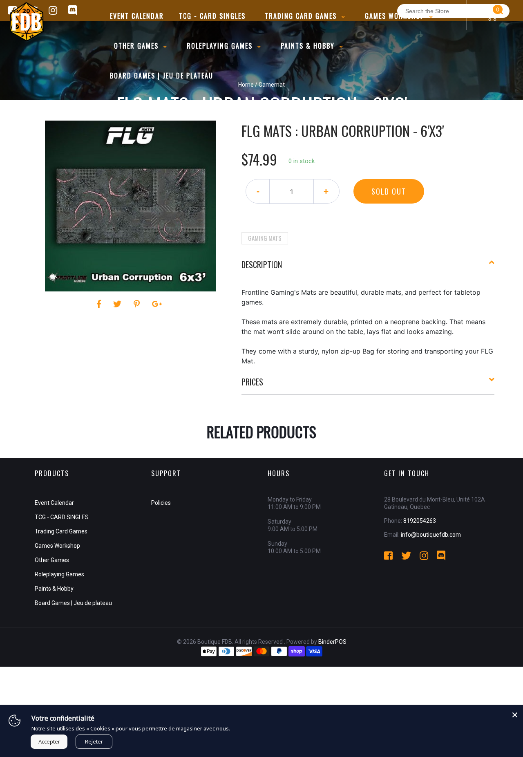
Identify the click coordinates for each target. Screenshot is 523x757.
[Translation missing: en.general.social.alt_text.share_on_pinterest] (138, 304)
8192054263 (419, 520)
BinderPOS (332, 641)
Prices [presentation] (252, 382)
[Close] (515, 713)
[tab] (368, 267)
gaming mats (265, 237)
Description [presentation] (261, 264)
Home (246, 84)
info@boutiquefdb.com (431, 534)
